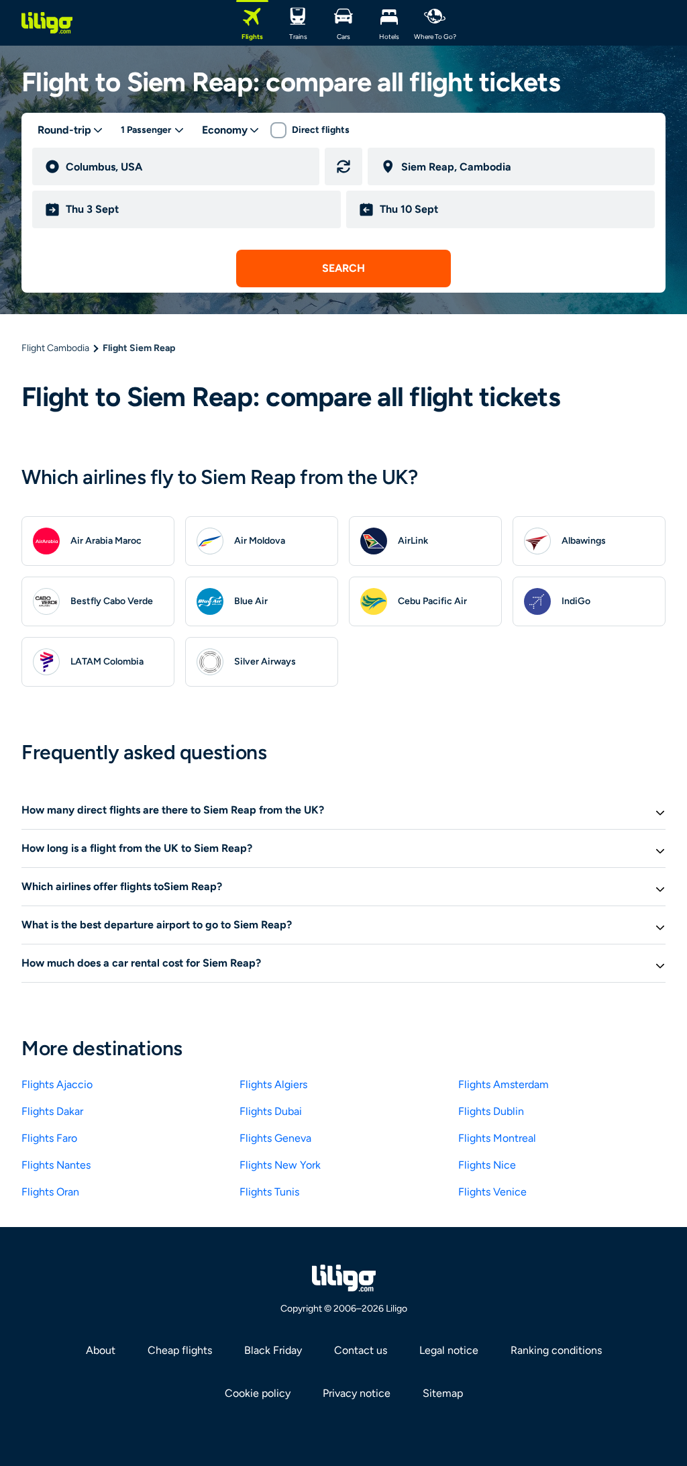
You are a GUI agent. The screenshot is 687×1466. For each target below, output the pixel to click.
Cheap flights (180, 1350)
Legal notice (448, 1350)
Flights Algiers (273, 1084)
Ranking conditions (556, 1350)
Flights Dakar (52, 1111)
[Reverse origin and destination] (343, 166)
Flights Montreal (497, 1138)
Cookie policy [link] (257, 1393)
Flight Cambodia (55, 348)
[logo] (46, 23)
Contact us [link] (360, 1350)
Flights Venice (492, 1191)
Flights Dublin (491, 1111)
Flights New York (280, 1165)
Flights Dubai (271, 1111)
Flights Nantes (56, 1165)
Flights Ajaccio (57, 1084)
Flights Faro (49, 1138)
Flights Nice (487, 1165)
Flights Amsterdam (503, 1084)
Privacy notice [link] (356, 1393)
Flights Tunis (269, 1191)
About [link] (100, 1350)
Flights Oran (50, 1191)
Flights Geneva (275, 1138)
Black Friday (273, 1350)
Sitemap (443, 1393)
